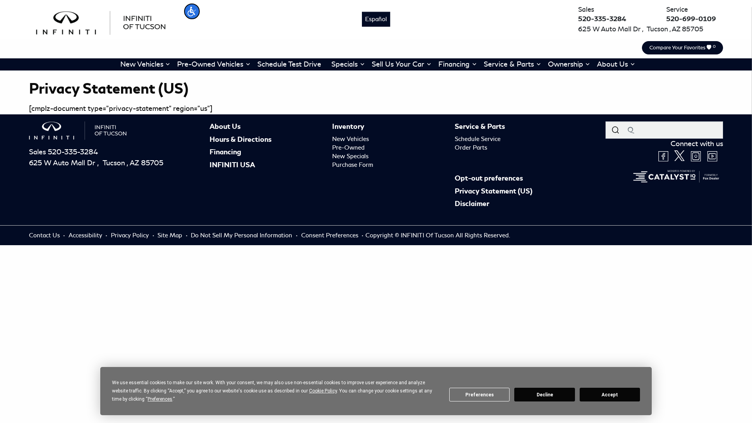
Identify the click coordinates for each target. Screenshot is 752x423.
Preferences (479, 395)
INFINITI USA (232, 165)
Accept (610, 395)
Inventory (348, 126)
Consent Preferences (329, 235)
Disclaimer (472, 204)
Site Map (170, 235)
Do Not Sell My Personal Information (242, 235)
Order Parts (471, 147)
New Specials (350, 156)
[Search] (615, 129)
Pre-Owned (348, 147)
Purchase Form (352, 164)
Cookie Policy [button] (323, 391)
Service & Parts (480, 126)
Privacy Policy (130, 235)
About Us (225, 126)
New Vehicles (350, 139)
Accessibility (86, 235)
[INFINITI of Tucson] (101, 21)
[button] (192, 11)
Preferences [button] (160, 399)
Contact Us (45, 235)
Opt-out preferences (489, 178)
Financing (225, 152)
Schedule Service (478, 139)
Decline (545, 395)
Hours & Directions (240, 139)
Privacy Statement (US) (493, 191)
